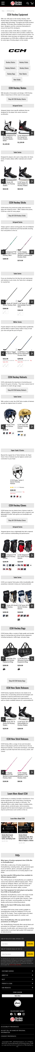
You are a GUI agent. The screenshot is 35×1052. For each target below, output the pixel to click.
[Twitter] (15, 1014)
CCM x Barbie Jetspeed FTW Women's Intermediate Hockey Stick (10, 775)
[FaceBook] (11, 1014)
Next (31, 133)
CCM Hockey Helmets (17, 377)
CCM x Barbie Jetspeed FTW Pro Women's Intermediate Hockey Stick (25, 254)
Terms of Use (12, 964)
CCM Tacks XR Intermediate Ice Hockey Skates (23, 183)
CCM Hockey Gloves (17, 505)
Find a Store (17, 996)
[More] (16, 565)
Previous (3, 133)
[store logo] (16, 3)
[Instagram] (23, 1014)
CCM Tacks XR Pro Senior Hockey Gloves (24, 607)
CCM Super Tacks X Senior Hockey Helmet (17, 481)
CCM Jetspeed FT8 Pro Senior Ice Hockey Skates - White (9, 138)
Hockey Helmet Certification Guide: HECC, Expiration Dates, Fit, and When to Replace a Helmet (26, 838)
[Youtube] (19, 1014)
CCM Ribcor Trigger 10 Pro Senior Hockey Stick (10, 353)
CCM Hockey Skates (17, 88)
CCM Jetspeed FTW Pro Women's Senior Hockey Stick (9, 253)
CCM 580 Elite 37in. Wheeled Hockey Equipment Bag (9, 660)
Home (3, 11)
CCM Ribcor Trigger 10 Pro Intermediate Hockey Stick (24, 353)
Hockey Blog (5, 832)
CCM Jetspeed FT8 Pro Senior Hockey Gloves (9, 556)
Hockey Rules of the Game (8, 829)
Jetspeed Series (17, 105)
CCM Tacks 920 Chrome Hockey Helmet (23, 426)
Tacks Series (17, 152)
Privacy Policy (18, 964)
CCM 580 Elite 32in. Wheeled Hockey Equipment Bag (24, 660)
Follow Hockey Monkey (18, 1011)
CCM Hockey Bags (17, 628)
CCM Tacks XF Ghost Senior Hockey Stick (10, 304)
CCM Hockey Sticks (17, 202)
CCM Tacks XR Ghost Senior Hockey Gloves (10, 607)
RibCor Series (17, 322)
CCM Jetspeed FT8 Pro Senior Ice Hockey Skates (24, 137)
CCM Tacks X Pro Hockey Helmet (9, 425)
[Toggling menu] (3, 3)
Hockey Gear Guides (8, 826)
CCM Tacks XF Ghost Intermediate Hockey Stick (25, 305)
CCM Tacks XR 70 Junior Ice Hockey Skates (9, 723)
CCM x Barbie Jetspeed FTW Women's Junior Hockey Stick (23, 775)
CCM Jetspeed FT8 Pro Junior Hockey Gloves (24, 556)
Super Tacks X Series (17, 450)
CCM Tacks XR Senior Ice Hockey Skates (9, 183)
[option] (4, 312)
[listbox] (10, 312)
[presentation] (3, 828)
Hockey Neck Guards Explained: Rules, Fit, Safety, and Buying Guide (8, 837)
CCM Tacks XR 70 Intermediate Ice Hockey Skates (24, 723)
